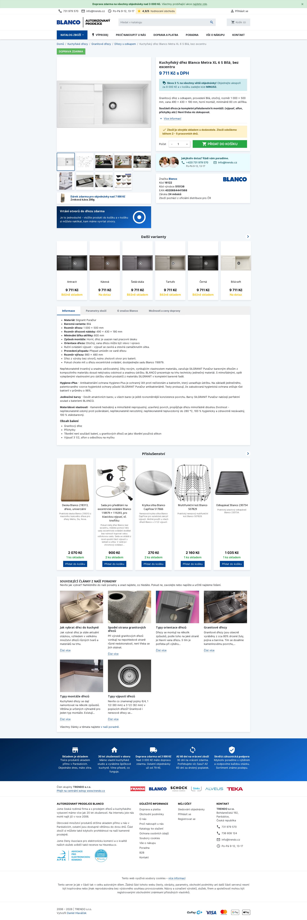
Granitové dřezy (215, 627)
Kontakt (238, 35)
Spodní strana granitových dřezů (127, 629)
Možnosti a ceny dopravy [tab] (164, 310)
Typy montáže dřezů (74, 696)
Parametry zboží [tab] (96, 310)
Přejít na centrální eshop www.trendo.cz (81, 790)
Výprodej (99, 35)
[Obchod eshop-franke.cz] (137, 788)
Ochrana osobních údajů (154, 833)
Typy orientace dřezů (171, 627)
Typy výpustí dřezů (121, 696)
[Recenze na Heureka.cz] (101, 857)
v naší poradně (110, 726)
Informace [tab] (68, 310)
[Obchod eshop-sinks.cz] (196, 788)
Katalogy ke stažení (151, 828)
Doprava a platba (166, 35)
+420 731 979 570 (197, 162)
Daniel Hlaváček (77, 913)
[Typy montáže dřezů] (81, 676)
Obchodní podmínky (151, 814)
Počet (162, 144)
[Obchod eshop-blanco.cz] (158, 789)
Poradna (192, 35)
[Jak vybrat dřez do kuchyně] (81, 607)
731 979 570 (68, 11)
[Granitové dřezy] (225, 607)
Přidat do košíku (220, 144)
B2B (141, 852)
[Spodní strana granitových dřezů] (129, 607)
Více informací (172, 118)
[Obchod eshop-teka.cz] (235, 789)
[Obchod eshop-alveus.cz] (214, 788)
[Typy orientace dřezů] (177, 607)
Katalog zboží (71, 35)
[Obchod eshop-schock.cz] (178, 788)
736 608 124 (229, 833)
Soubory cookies (149, 838)
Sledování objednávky (191, 809)
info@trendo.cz (93, 11)
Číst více (65, 650)
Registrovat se (186, 819)
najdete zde (200, 4)
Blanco (173, 178)
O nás (142, 819)
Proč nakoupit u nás (131, 35)
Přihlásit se (184, 814)
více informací (176, 878)
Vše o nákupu (215, 35)
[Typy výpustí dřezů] (129, 676)
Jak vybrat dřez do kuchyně (79, 627)
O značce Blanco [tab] (127, 310)
